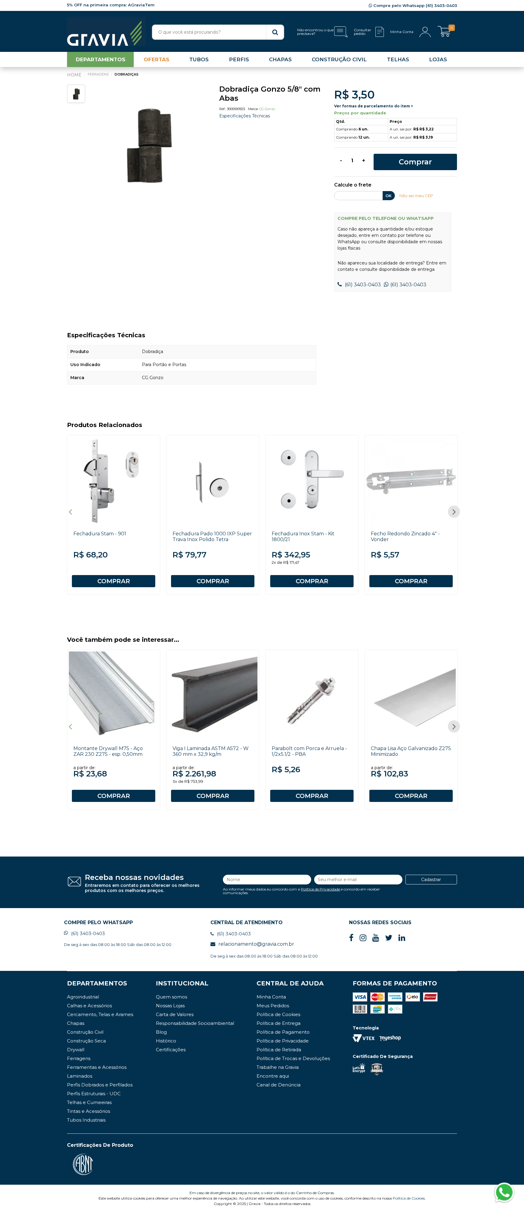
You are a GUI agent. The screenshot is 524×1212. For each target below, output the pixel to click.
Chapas (75, 1023)
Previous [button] (70, 512)
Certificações (171, 1049)
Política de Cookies (278, 1014)
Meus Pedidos (273, 1005)
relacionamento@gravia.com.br (256, 944)
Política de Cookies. (409, 1198)
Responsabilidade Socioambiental (195, 1023)
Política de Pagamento (283, 1032)
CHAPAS (280, 59)
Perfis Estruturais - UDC (94, 1093)
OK (388, 195)
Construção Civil (85, 1032)
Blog (161, 1032)
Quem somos (171, 997)
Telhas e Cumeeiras (89, 1102)
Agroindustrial (83, 997)
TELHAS (398, 59)
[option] (147, 144)
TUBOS (199, 59)
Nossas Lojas (170, 1005)
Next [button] (454, 512)
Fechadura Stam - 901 (99, 534)
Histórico (166, 1041)
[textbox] (218, 32)
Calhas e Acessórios (89, 1005)
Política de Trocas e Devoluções (293, 1058)
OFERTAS (156, 59)
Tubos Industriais (86, 1120)
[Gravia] (106, 31)
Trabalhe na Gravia (278, 1067)
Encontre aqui (273, 1076)
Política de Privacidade (320, 889)
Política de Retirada (279, 1049)
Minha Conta (271, 997)
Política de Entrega (279, 1023)
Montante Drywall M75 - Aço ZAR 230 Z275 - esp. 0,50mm (108, 751)
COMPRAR (113, 581)
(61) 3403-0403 (362, 285)
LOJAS (438, 59)
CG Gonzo (267, 109)
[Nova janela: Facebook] (351, 938)
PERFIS (239, 59)
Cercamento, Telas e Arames (100, 1014)
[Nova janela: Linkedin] (401, 938)
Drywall (75, 1049)
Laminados (79, 1076)
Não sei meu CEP (416, 195)
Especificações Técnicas (244, 116)
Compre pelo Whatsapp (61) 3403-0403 (414, 5)
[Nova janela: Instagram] (363, 938)
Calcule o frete (352, 185)
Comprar (415, 161)
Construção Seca (86, 1041)
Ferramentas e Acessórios (96, 1067)
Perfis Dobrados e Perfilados (100, 1085)
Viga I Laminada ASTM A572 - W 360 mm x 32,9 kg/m (211, 751)
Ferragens (78, 1058)
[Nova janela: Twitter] (388, 938)
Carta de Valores (174, 1014)
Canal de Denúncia (279, 1085)
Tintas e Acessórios (88, 1111)
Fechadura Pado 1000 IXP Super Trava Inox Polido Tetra (212, 536)
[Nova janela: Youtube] (375, 938)
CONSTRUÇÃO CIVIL (339, 59)
